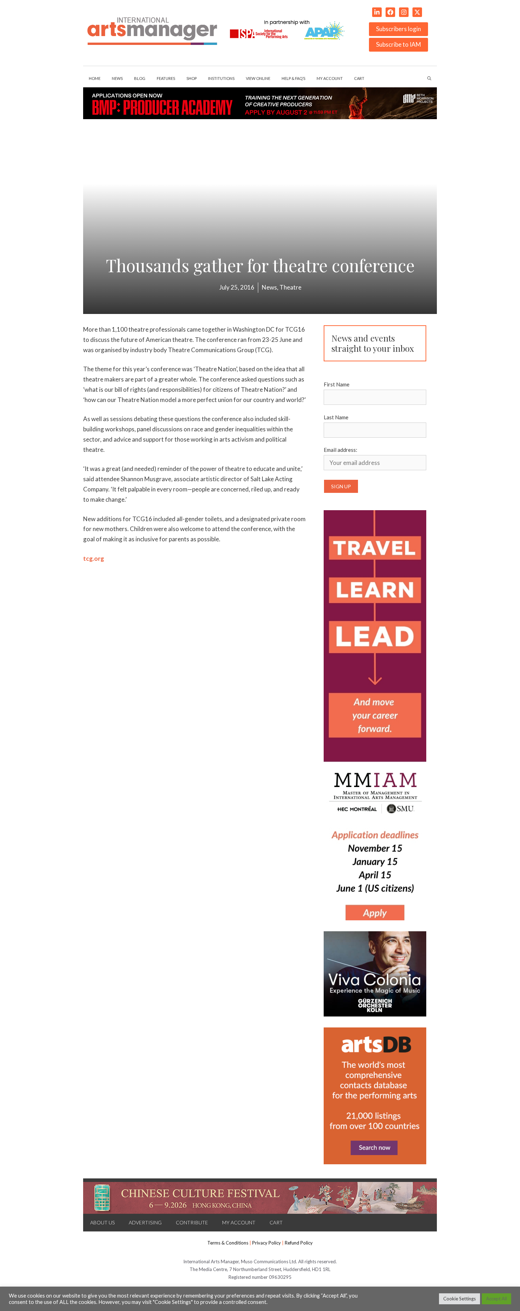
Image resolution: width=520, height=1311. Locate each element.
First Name (336, 384)
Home (94, 78)
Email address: (340, 450)
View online (258, 78)
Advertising (145, 1222)
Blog (139, 78)
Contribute (192, 1222)
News (117, 78)
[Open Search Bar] (429, 78)
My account (330, 78)
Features (166, 78)
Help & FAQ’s (293, 78)
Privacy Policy (266, 1243)
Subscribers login (398, 29)
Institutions (221, 78)
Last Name (336, 417)
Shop (191, 78)
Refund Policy (299, 1243)
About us (102, 1222)
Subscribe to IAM (398, 44)
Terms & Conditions (227, 1243)
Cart (359, 78)
